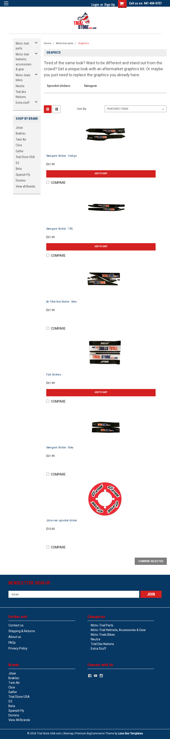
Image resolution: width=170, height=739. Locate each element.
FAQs (12, 642)
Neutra (20, 86)
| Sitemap (67, 733)
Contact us (15, 625)
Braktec (21, 133)
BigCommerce (96, 733)
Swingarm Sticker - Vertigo (61, 155)
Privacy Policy (17, 648)
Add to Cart (101, 173)
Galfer (19, 151)
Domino (21, 180)
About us (14, 637)
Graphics (83, 43)
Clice (19, 145)
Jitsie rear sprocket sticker (61, 520)
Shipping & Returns (21, 631)
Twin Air (21, 139)
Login (95, 4)
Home (47, 43)
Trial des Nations (21, 94)
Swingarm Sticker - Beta (59, 447)
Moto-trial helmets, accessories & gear (23, 61)
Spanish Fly (23, 175)
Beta (19, 169)
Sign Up (109, 4)
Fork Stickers (53, 374)
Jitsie (19, 128)
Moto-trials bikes (23, 77)
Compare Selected (150, 561)
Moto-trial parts (22, 46)
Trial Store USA (25, 157)
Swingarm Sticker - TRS (59, 228)
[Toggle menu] (6, 6)
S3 (17, 163)
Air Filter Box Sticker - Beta (61, 301)
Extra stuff (22, 103)
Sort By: (82, 108)
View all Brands (25, 186)
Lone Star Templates (130, 733)
